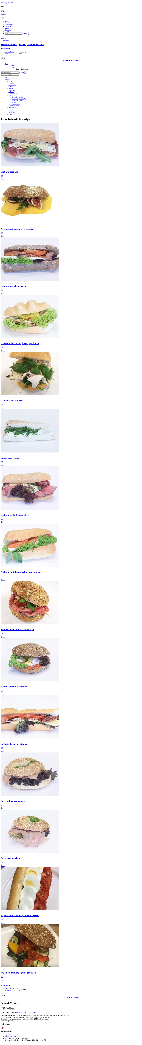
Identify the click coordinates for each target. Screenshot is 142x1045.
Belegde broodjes (17, 97)
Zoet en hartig (13, 85)
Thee (10, 109)
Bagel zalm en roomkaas (9, 52)
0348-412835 (18, 1012)
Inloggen (3, 14)
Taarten (11, 88)
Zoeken (25, 33)
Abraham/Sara (13, 93)
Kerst (10, 114)
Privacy (16, 1036)
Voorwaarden (9, 1036)
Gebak (11, 86)
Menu (2, 37)
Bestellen (11, 65)
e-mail (35, 1012)
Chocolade (12, 90)
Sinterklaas (12, 112)
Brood (10, 81)
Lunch (14, 67)
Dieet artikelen (13, 111)
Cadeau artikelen (14, 106)
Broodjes (11, 83)
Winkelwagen (5, 40)
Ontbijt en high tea (14, 104)
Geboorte (11, 92)
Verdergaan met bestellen (31, 44)
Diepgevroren (13, 107)
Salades (14, 102)
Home (6, 64)
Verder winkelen (9, 44)
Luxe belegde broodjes (19, 99)
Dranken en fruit (17, 100)
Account (3, 38)
